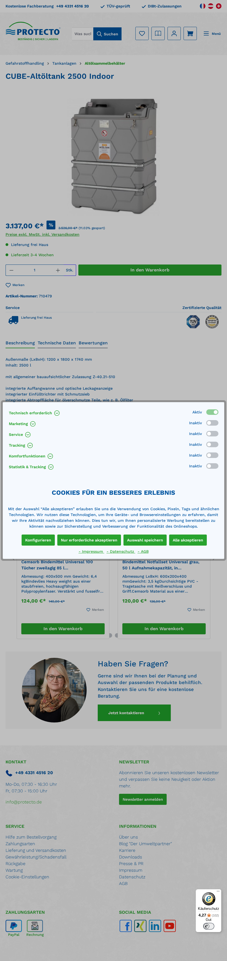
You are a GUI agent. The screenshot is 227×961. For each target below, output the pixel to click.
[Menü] (218, 892)
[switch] (208, 926)
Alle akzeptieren (188, 540)
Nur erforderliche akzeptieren (89, 540)
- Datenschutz (121, 551)
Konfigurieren (38, 540)
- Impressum (91, 551)
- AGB (143, 551)
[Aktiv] (212, 412)
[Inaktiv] (212, 423)
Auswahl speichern (145, 540)
